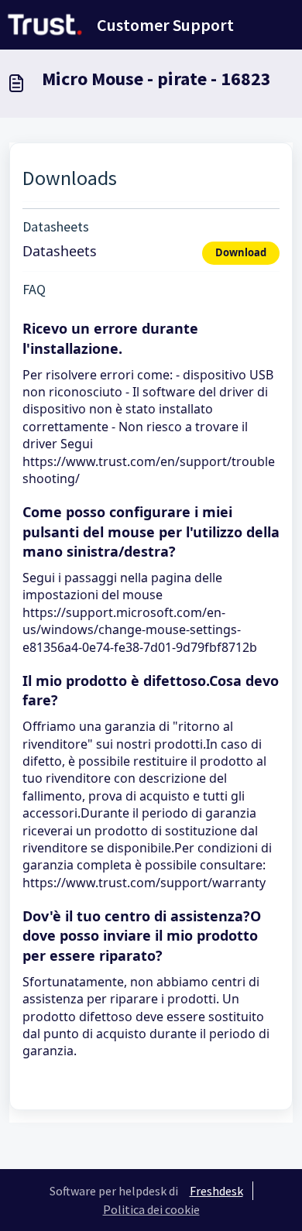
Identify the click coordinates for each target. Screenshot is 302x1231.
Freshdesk (216, 1190)
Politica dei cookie (151, 1209)
